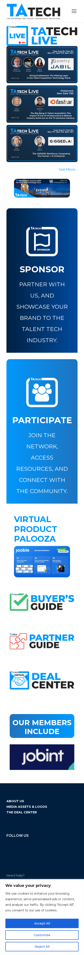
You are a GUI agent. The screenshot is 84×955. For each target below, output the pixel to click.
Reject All (42, 947)
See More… (68, 169)
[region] (42, 917)
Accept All (42, 923)
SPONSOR (42, 269)
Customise (42, 935)
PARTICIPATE (42, 420)
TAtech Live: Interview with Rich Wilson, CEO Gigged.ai (37, 141)
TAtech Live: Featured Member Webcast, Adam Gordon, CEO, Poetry (39, 62)
